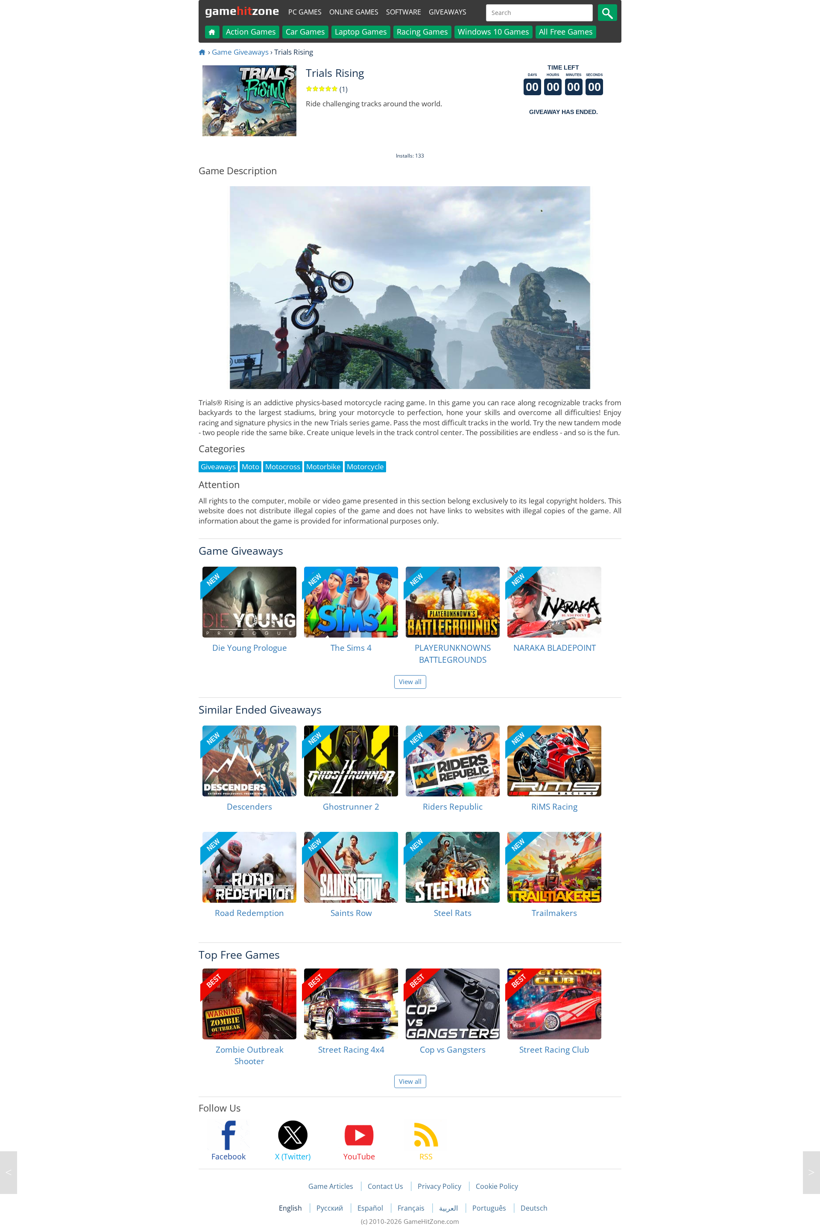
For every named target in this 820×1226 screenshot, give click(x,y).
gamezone (242, 11)
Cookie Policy (497, 1186)
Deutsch (534, 1208)
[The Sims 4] (351, 602)
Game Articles (330, 1186)
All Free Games (566, 31)
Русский (330, 1208)
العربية (449, 1208)
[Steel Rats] (453, 867)
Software (403, 12)
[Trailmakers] (554, 867)
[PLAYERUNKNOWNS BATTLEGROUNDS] (453, 602)
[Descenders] (249, 761)
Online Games (353, 12)
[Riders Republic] (453, 761)
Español (371, 1208)
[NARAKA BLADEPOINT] (554, 602)
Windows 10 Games (493, 31)
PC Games (305, 12)
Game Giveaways (240, 52)
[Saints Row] (351, 867)
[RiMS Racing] (554, 761)
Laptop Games (361, 31)
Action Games (251, 31)
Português (490, 1208)
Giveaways (447, 12)
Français (412, 1208)
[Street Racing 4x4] (351, 1004)
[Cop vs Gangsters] (453, 1004)
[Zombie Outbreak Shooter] (249, 1004)
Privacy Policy (439, 1186)
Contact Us (385, 1186)
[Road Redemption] (249, 867)
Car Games (305, 31)
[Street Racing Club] (554, 1004)
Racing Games (422, 31)
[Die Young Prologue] (249, 602)
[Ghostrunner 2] (351, 761)
